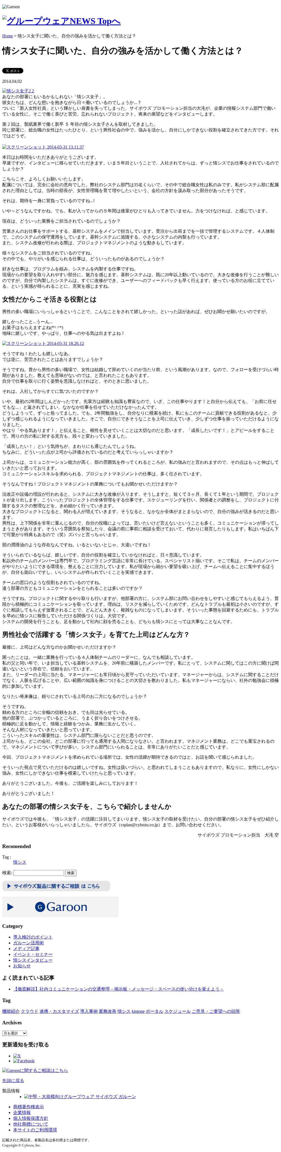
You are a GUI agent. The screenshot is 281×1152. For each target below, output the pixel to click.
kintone (138, 1011)
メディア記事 (26, 948)
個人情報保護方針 (30, 1118)
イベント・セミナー (33, 954)
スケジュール (177, 1011)
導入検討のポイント (33, 937)
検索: (7, 872)
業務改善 (107, 1011)
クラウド (29, 1011)
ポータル (154, 1011)
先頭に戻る (13, 1080)
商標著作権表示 (28, 1106)
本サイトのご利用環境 (35, 1130)
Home (7, 36)
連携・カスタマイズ (59, 1011)
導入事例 (89, 1011)
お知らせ (22, 966)
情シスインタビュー (33, 960)
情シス (19, 862)
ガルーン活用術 (28, 942)
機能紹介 (11, 1011)
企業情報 (22, 1112)
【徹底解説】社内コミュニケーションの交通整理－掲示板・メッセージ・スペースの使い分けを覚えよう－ (118, 989)
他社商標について (30, 1124)
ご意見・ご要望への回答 (216, 1011)
